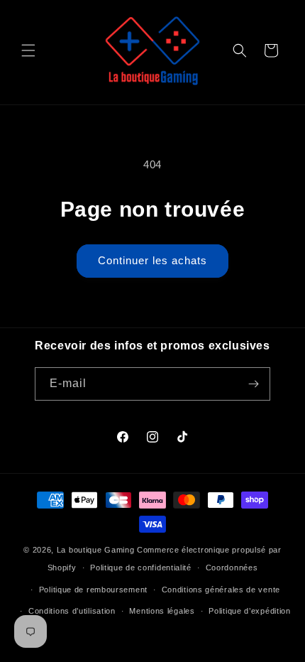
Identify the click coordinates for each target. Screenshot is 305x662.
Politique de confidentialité (141, 567)
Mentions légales (161, 611)
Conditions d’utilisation (72, 611)
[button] (28, 50)
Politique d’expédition (249, 611)
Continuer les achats (152, 260)
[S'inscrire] (254, 384)
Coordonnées (232, 567)
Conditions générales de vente (221, 589)
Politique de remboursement (93, 589)
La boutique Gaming (96, 550)
